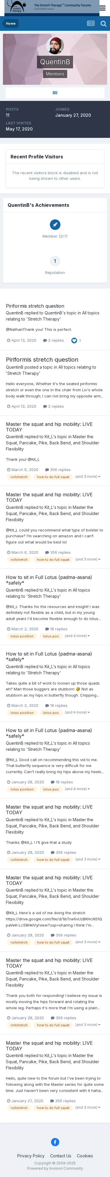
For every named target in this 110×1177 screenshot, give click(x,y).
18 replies (58, 628)
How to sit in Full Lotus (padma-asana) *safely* (49, 580)
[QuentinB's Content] (55, 93)
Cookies (85, 1155)
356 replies (60, 469)
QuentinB (14, 312)
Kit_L (49, 436)
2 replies (55, 340)
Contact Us (60, 1155)
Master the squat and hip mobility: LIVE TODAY (49, 427)
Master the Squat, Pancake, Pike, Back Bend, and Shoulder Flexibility (52, 442)
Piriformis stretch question (35, 306)
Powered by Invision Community (55, 1168)
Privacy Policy (31, 1155)
